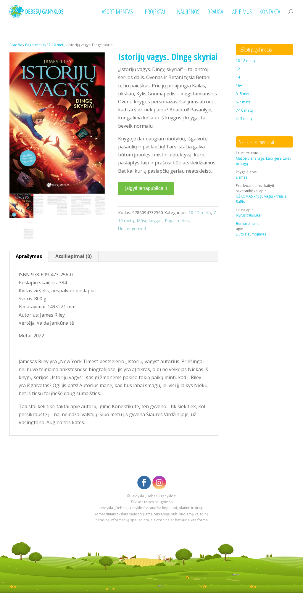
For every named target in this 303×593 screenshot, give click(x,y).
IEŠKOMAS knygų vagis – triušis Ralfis (261, 199)
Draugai (216, 12)
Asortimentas (117, 12)
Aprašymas (29, 256)
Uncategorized (132, 228)
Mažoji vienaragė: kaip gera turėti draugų (263, 161)
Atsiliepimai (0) (73, 256)
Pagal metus (35, 44)
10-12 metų (199, 212)
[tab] (29, 256)
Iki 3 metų (244, 118)
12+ (239, 68)
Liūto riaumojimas (251, 234)
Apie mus (242, 12)
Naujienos (188, 12)
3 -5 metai (244, 93)
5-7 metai (244, 102)
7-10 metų (57, 44)
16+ (239, 85)
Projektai (155, 12)
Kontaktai (271, 12)
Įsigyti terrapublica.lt (146, 188)
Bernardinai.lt (247, 223)
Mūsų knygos (149, 220)
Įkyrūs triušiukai (249, 215)
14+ (239, 77)
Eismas (241, 177)
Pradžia (15, 44)
